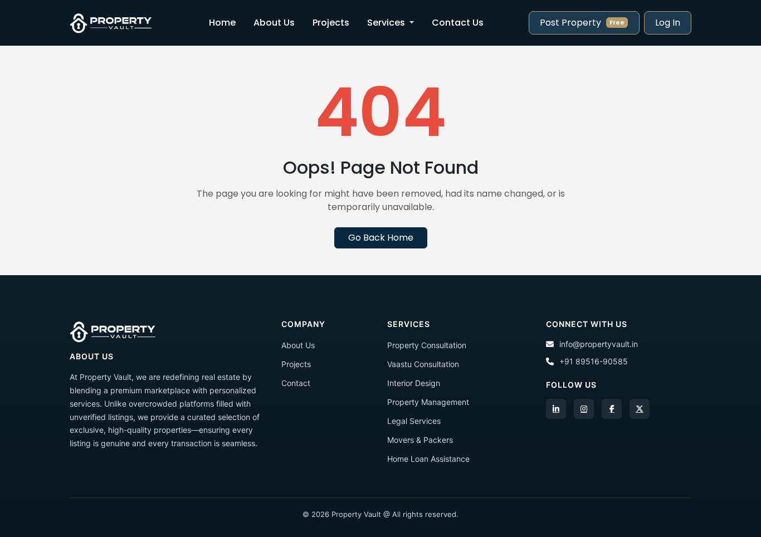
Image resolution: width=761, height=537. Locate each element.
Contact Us (458, 22)
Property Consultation (426, 345)
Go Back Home (380, 237)
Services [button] (387, 22)
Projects (331, 22)
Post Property (582, 22)
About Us (274, 22)
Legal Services (414, 421)
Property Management (428, 402)
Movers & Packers (420, 440)
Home (222, 22)
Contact (295, 383)
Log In (667, 22)
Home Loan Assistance (428, 458)
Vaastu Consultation (423, 364)
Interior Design (413, 383)
